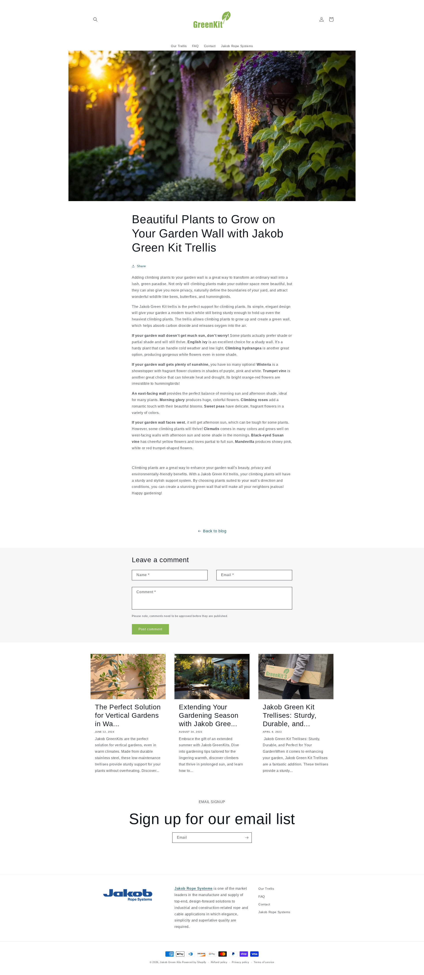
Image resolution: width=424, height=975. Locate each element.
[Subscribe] (247, 837)
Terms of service (264, 962)
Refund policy (219, 962)
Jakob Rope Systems (274, 912)
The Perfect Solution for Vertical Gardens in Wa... (128, 715)
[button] (95, 19)
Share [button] (141, 266)
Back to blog (214, 531)
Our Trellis (266, 888)
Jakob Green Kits (170, 962)
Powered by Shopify (194, 962)
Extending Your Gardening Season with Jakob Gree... (208, 715)
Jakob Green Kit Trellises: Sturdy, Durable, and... (290, 715)
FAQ (261, 896)
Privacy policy (240, 962)
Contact (264, 904)
